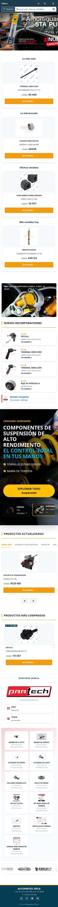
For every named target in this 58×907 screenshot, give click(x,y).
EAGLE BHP (7, 564)
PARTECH (45, 564)
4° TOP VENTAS (11, 119)
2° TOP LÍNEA (11, 64)
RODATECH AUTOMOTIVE (26, 564)
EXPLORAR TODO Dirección (28, 513)
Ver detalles (27, 101)
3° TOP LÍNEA (11, 173)
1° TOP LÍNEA (12, 645)
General (9, 9)
